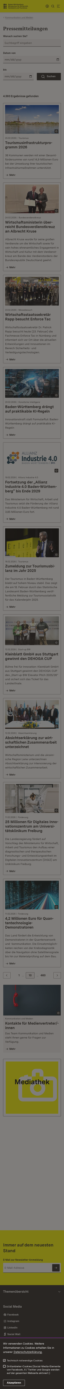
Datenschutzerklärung (28, 1351)
